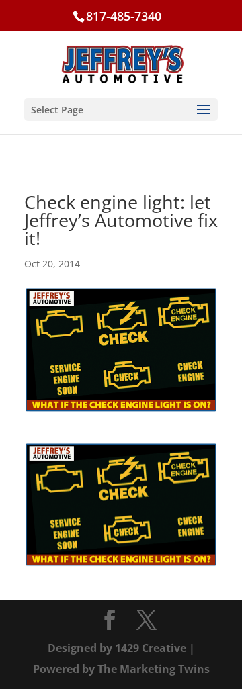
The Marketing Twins (153, 668)
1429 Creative (150, 648)
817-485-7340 (123, 16)
